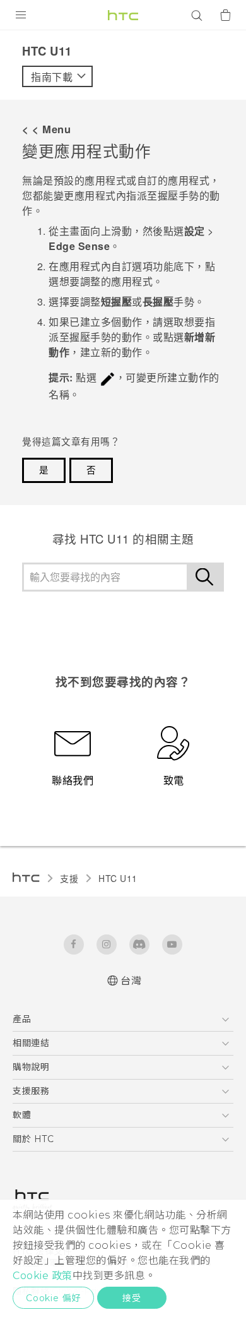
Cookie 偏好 (53, 1298)
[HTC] (123, 15)
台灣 (130, 981)
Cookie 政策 (43, 1276)
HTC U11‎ (118, 878)
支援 (69, 878)
